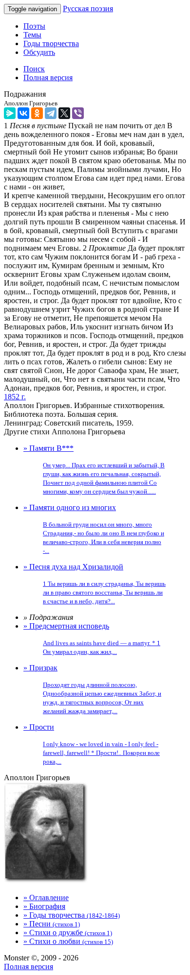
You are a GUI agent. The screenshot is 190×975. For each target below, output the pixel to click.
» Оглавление (46, 897)
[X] (64, 113)
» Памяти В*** (94, 469)
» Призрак (92, 689)
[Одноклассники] (37, 113)
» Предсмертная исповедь (91, 638)
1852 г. (15, 397)
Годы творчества (51, 43)
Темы (32, 35)
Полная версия (28, 966)
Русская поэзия (88, 8)
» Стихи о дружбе (67, 932)
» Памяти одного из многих (93, 528)
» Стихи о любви (68, 941)
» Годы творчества (71, 915)
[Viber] (78, 113)
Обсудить (39, 52)
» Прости (91, 744)
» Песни (51, 924)
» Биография (44, 906)
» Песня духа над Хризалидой (94, 584)
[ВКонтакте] (23, 113)
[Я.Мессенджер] (10, 113)
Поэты (34, 26)
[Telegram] (51, 113)
